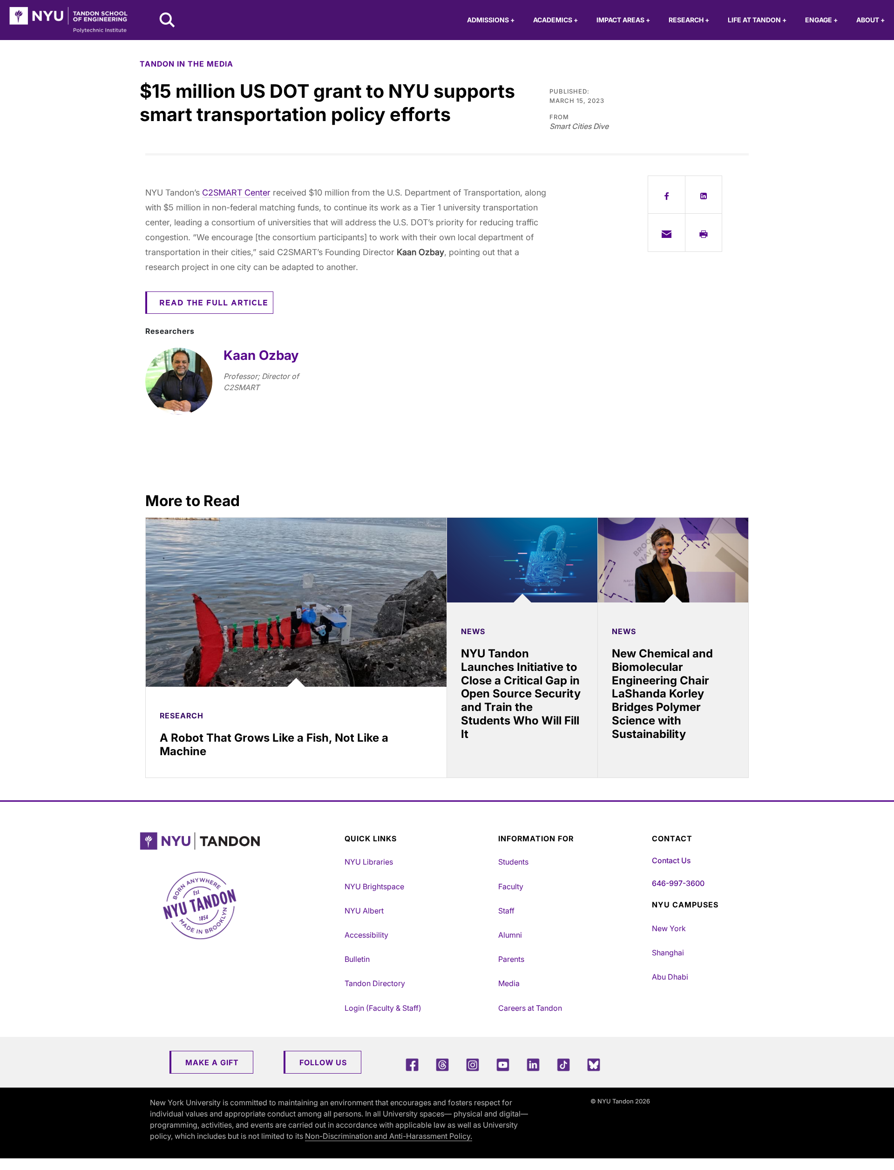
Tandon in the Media (186, 63)
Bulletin (357, 959)
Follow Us (323, 1062)
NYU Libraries (369, 861)
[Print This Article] (704, 232)
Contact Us (671, 860)
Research (689, 20)
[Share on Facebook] (666, 195)
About (870, 20)
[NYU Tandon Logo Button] (240, 841)
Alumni (510, 935)
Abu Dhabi (670, 976)
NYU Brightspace (374, 886)
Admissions (491, 20)
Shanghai (668, 952)
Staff (506, 910)
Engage (821, 20)
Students (513, 861)
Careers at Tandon (530, 1008)
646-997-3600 (678, 883)
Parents (511, 959)
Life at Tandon (757, 20)
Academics (555, 20)
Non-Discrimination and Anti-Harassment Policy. (388, 1136)
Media (509, 983)
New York (669, 928)
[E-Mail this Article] (666, 232)
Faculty (510, 886)
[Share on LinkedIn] (704, 195)
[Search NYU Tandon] (168, 21)
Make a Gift (212, 1062)
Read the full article (213, 303)
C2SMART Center (236, 192)
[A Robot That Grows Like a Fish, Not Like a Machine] (296, 602)
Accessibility (366, 935)
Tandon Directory (375, 983)
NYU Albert (364, 910)
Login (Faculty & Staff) (383, 1008)
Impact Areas (623, 20)
